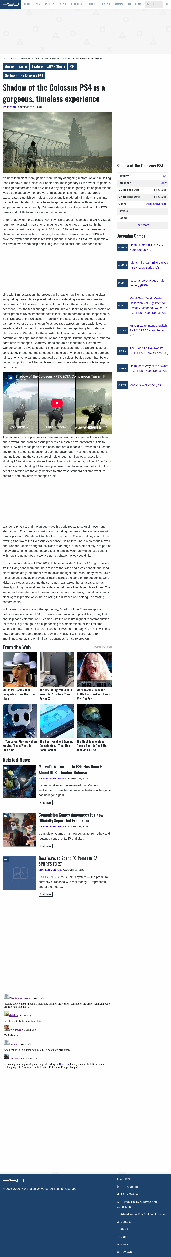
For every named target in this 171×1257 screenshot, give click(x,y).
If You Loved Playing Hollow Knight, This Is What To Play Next (20, 745)
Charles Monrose (50, 870)
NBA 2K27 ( (137, 325)
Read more (45, 802)
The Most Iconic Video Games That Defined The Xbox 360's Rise (92, 745)
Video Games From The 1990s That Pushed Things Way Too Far (93, 694)
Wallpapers (135, 4)
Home (27, 4)
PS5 (37, 4)
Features (76, 4)
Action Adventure (156, 203)
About (124, 1229)
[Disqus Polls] (57, 946)
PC (151, 245)
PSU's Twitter (129, 1194)
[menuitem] (27, 4)
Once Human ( (139, 245)
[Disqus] (57, 1034)
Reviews (105, 4)
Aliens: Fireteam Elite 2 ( (146, 262)
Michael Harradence (52, 778)
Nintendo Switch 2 (153, 308)
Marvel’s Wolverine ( (143, 385)
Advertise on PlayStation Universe (143, 1214)
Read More (142, 225)
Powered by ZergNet (102, 647)
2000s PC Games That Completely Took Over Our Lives (19, 694)
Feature (37, 66)
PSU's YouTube (130, 1187)
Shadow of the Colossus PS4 (23, 75)
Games (119, 4)
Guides (91, 4)
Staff (123, 1236)
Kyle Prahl (10, 107)
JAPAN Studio (56, 66)
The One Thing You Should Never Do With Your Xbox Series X (56, 694)
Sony (163, 182)
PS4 (72, 66)
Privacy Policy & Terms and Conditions (137, 1204)
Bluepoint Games (16, 66)
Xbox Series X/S (140, 249)
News (63, 4)
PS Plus (50, 4)
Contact (125, 1221)
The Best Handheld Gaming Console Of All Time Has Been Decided (56, 745)
